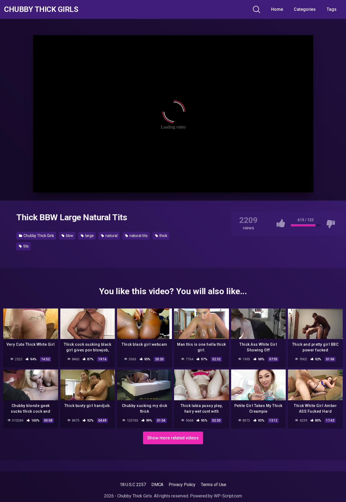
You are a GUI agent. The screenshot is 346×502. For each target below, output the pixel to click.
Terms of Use (213, 484)
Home (277, 9)
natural (111, 235)
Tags (332, 9)
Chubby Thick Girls (41, 9)
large (89, 235)
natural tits (138, 235)
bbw (69, 235)
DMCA (157, 484)
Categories (305, 9)
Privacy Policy (182, 484)
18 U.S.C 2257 (133, 484)
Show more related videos (173, 437)
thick (163, 235)
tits (25, 246)
